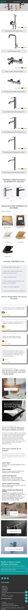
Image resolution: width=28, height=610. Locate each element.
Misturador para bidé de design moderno (14, 31)
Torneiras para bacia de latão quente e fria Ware (14, 152)
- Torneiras (3, 602)
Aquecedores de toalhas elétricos (15, 549)
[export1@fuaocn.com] (26, 598)
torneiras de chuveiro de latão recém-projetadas (14, 91)
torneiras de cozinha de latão (14, 51)
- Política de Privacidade (7, 596)
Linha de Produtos (12, 7)
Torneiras (5, 7)
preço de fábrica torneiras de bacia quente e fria (14, 111)
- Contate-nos (4, 589)
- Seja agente (4, 588)
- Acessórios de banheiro (7, 604)
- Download (4, 591)
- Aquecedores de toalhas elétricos (10, 605)
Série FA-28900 (21, 7)
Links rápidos (5, 582)
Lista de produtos (6, 598)
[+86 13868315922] (26, 592)
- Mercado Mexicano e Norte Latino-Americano (13, 592)
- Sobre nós (4, 586)
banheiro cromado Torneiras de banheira (14, 71)
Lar (1, 7)
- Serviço (3, 594)
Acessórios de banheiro (15, 531)
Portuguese (18, 1)
